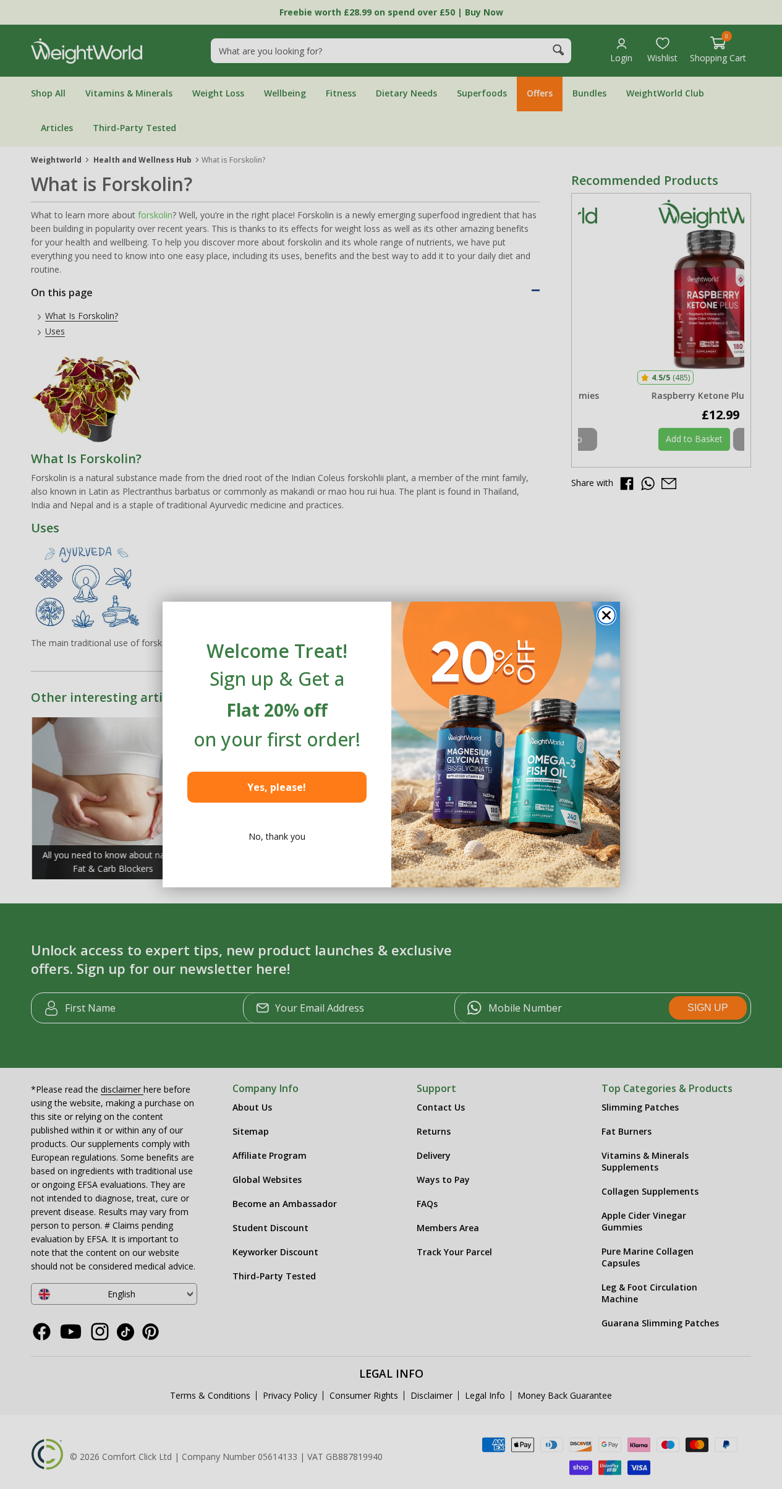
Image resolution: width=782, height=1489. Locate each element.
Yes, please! (276, 787)
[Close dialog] (606, 615)
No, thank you (277, 836)
